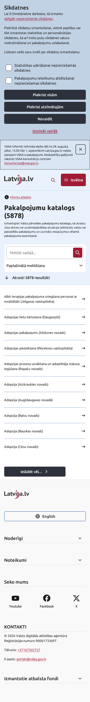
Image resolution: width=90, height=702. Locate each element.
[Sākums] (45, 494)
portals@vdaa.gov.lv (31, 659)
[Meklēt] (53, 180)
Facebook (47, 606)
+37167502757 (29, 650)
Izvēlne (77, 180)
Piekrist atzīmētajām (45, 107)
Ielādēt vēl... (31, 472)
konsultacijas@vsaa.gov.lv (21, 163)
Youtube (15, 606)
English (48, 516)
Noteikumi (15, 560)
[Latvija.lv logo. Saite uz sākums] (18, 180)
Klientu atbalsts (20, 197)
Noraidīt (45, 119)
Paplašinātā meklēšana (25, 265)
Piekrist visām (45, 95)
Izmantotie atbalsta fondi (31, 678)
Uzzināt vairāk (45, 131)
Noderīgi (13, 538)
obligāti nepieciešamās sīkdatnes (28, 19)
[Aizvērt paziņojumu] (81, 149)
